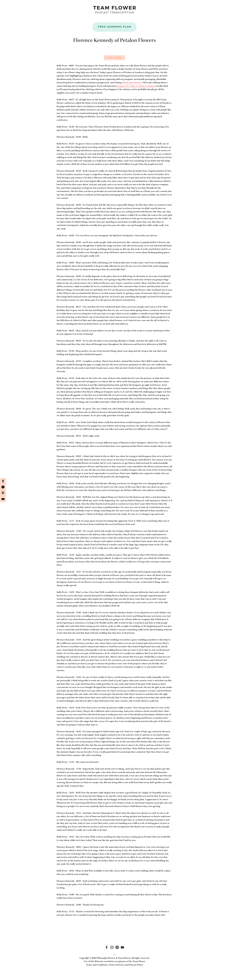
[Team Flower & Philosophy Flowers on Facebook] (106, 947)
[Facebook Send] (3, 487)
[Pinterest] (3, 493)
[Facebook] (3, 481)
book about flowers (132, 82)
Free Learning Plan (114, 26)
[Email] (3, 499)
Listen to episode (114, 58)
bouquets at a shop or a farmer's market (136, 86)
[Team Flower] (112, 947)
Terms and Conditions (97, 964)
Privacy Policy (136, 964)
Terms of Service (117, 964)
